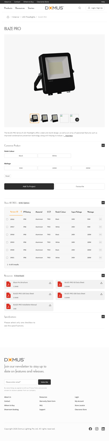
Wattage (7, 163)
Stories (31, 7)
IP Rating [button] (27, 212)
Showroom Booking (11, 410)
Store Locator (80, 405)
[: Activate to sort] (101, 211)
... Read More (68, 136)
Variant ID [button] (14, 212)
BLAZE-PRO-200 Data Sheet (75, 294)
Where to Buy (28, 2)
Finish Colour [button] (61, 212)
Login (77, 397)
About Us (7, 2)
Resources (20, 7)
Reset (7, 176)
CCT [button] (49, 212)
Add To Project (29, 186)
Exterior (15, 17)
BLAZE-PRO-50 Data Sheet (74, 282)
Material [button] (39, 212)
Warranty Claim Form (47, 401)
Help (103, 2)
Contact (17, 2)
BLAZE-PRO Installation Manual (25, 305)
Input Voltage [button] (77, 212)
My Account (79, 401)
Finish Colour (9, 151)
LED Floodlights (28, 17)
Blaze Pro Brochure (20, 282)
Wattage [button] (90, 212)
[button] (95, 8)
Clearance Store (43, 2)
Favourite (80, 186)
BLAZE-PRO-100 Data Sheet (23, 294)
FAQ (40, 405)
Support (42, 410)
